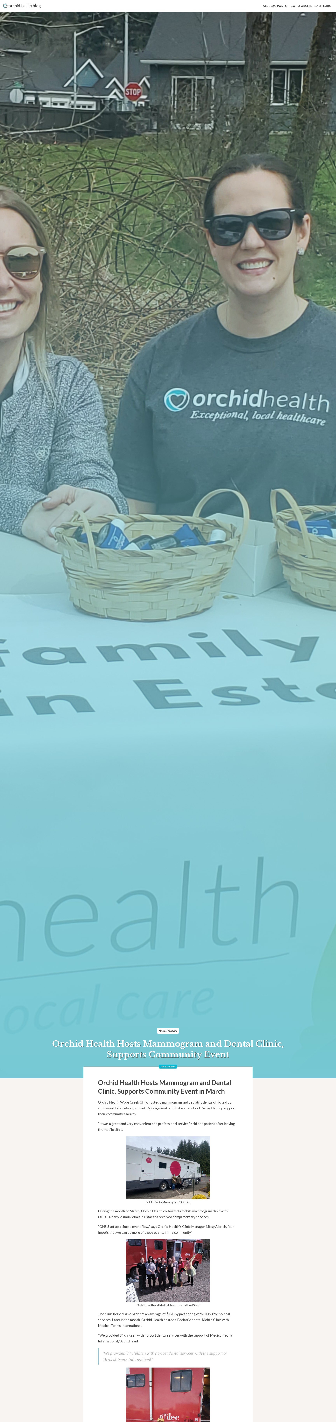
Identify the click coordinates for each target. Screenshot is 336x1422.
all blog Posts (275, 5)
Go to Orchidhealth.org (310, 5)
